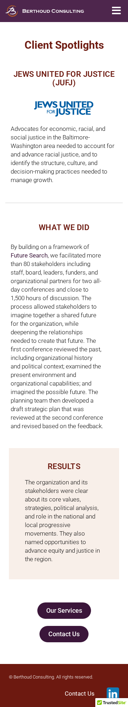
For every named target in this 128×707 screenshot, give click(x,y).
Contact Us (80, 693)
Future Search (29, 255)
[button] (116, 11)
